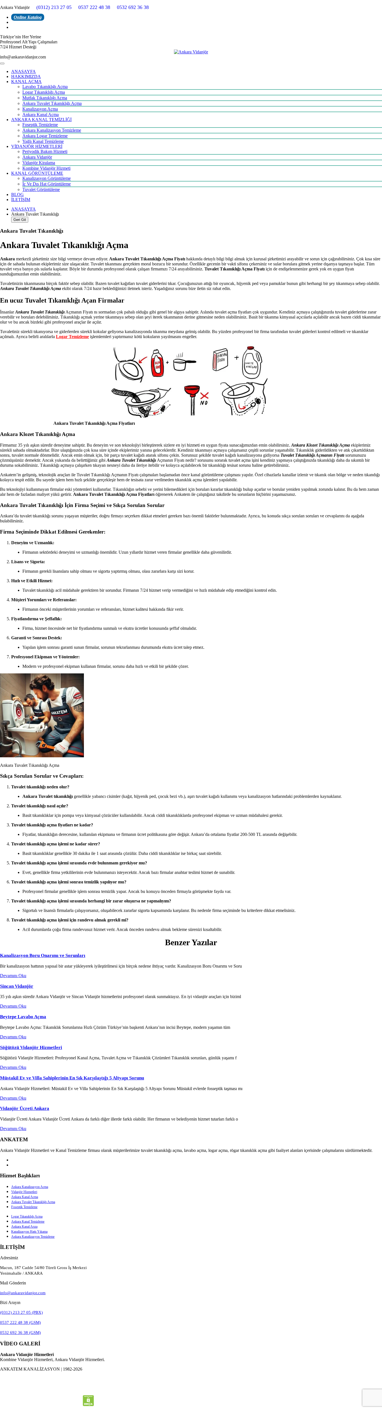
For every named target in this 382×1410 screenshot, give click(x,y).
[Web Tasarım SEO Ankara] (191, 1389)
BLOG (17, 194)
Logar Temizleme (72, 336)
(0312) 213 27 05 (54, 7)
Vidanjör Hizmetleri (24, 1192)
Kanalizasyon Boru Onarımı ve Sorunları (42, 955)
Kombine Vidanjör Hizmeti (46, 168)
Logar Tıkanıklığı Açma (43, 92)
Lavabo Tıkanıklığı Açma (45, 86)
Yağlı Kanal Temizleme (43, 141)
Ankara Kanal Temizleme (27, 1221)
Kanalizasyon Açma (40, 109)
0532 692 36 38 (133, 7)
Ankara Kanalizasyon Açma (29, 1187)
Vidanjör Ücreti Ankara (24, 1108)
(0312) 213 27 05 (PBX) (21, 1312)
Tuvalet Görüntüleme (41, 189)
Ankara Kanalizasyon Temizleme (51, 130)
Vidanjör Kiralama (38, 162)
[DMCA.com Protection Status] (88, 1404)
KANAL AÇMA (26, 81)
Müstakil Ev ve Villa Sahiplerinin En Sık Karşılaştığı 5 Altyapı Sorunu (72, 1078)
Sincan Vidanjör (16, 986)
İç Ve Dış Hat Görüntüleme (46, 183)
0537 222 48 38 (94, 7)
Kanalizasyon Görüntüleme (46, 178)
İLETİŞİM (20, 199)
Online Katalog (28, 17)
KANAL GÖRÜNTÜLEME (37, 173)
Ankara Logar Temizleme (45, 135)
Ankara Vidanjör (37, 157)
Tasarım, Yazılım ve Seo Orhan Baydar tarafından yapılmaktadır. (191, 1378)
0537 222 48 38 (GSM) (20, 1322)
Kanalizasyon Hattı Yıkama (29, 1232)
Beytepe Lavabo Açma (23, 1016)
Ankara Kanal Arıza (24, 1227)
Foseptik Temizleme (40, 124)
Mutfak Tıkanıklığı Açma (44, 97)
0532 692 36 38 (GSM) (20, 1332)
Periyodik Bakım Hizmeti (44, 151)
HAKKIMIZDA (26, 76)
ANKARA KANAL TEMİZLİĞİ (41, 119)
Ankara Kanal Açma (40, 114)
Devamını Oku (13, 975)
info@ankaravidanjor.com (23, 1293)
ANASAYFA (23, 71)
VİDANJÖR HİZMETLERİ (36, 146)
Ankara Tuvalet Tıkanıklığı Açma (52, 103)
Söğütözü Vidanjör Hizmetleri (31, 1047)
